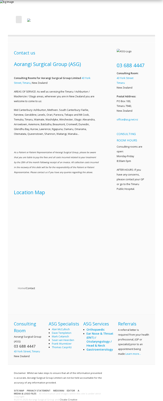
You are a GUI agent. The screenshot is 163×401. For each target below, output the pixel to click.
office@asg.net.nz (127, 119)
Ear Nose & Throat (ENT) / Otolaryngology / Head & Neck (99, 339)
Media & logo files (25, 393)
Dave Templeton (61, 333)
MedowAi (58, 390)
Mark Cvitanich (60, 336)
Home (21, 288)
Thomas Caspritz (62, 347)
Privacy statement (38, 390)
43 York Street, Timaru (27, 351)
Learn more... (133, 354)
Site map (19, 390)
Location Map (29, 192)
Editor (71, 390)
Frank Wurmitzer (62, 343)
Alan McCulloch (61, 329)
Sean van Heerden (63, 340)
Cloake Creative (68, 399)
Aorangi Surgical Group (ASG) (47, 64)
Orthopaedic (95, 329)
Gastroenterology (99, 349)
